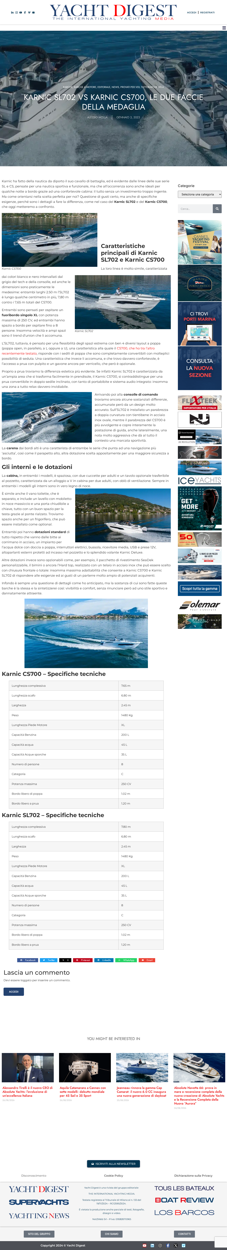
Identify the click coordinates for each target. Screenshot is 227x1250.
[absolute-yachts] (200, 595)
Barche (68, 87)
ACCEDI (191, 12)
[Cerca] (217, 208)
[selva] (200, 458)
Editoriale (104, 87)
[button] (224, 28)
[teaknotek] (200, 409)
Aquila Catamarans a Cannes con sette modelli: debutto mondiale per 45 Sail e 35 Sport (83, 1092)
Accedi (13, 991)
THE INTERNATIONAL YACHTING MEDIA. (111, 1193)
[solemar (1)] (200, 611)
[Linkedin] (152, 1245)
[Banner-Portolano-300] (200, 344)
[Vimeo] (183, 1245)
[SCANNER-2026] (200, 578)
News (115, 87)
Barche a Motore (85, 87)
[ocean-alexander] (200, 443)
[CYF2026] (200, 263)
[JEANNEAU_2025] (200, 628)
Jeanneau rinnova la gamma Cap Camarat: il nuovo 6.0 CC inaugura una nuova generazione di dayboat (141, 1092)
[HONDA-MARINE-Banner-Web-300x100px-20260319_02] (200, 562)
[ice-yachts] (200, 483)
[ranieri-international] (200, 545)
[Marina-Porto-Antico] (200, 300)
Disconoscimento (33, 1175)
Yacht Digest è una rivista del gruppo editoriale (111, 1187)
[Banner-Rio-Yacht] (200, 474)
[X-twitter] (176, 1245)
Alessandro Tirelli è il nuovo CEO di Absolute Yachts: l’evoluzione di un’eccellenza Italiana (27, 1092)
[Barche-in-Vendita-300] (200, 389)
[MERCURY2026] (200, 529)
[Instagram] (160, 1245)
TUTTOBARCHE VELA (152, 87)
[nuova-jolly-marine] (200, 426)
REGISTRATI (207, 12)
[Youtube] (144, 1245)
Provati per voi (130, 87)
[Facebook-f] (168, 1245)
